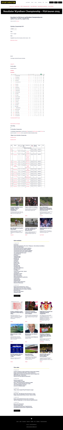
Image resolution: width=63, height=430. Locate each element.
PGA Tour (41, 131)
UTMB (21, 6)
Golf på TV (12, 64)
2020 (11, 161)
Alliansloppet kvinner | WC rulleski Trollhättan (22, 289)
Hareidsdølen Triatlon (18, 273)
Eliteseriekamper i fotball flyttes (20, 375)
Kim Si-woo (27, 156)
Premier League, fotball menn (19, 281)
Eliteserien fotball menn (18, 282)
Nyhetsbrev (38, 421)
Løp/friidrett (28, 2)
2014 (11, 175)
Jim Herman (15, 161)
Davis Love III (15, 173)
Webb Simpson (28, 163)
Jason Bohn (27, 186)
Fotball (32, 2)
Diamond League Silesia (18, 405)
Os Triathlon (16, 270)
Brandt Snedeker (14, 166)
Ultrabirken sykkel (17, 292)
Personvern (28, 421)
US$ (32, 146)
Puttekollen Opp (17, 266)
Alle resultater (50, 6)
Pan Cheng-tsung (27, 166)
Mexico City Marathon (18, 275)
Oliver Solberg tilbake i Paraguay (20, 384)
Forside (17, 421)
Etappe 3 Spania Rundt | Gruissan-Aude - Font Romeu (24, 398)
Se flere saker (16, 410)
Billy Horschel (28, 161)
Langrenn (41, 215)
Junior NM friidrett (33, 6)
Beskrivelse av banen (13, 40)
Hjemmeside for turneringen (15, 123)
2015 (11, 173)
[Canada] (27, 159)
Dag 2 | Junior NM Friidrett (18, 291)
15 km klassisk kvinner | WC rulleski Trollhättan (22, 248)
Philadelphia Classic (17, 274)
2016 (11, 171)
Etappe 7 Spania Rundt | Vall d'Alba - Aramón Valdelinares (24, 372)
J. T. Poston (15, 163)
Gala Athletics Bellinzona (18, 267)
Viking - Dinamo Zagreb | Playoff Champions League (23, 389)
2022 (11, 151)
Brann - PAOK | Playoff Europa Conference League (23, 382)
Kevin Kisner (15, 154)
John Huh (28, 151)
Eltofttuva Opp (17, 263)
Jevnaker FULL (16, 272)
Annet (41, 321)
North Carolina (35, 131)
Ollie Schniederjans (28, 170)
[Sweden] (27, 176)
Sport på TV (12, 6)
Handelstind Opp (17, 280)
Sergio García (15, 180)
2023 (11, 149)
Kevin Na (28, 157)
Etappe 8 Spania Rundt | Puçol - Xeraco (21, 286)
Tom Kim (15, 151)
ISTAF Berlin (16, 255)
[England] (27, 171)
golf (27, 131)
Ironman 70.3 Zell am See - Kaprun (20, 271)
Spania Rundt (17, 6)
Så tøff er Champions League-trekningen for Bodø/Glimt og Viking (26, 371)
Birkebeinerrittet (26, 6)
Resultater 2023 (13, 139)
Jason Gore (27, 173)
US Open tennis (17, 278)
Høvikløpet (16, 260)
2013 (11, 178)
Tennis (46, 2)
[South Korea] (27, 152)
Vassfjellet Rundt (17, 257)
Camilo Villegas (15, 175)
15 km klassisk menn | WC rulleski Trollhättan (22, 249)
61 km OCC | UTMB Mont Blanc (19, 385)
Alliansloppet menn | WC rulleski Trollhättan (22, 287)
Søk (55, 2)
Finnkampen (16, 244)
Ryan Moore (15, 186)
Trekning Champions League (19, 381)
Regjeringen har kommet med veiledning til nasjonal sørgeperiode (26, 373)
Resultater (51, 2)
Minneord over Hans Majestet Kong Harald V (22, 376)
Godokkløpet (16, 259)
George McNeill (28, 182)
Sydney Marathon (17, 279)
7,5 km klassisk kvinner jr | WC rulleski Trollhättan (23, 250)
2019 (11, 163)
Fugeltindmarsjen (17, 256)
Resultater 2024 (13, 137)
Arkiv (35, 421)
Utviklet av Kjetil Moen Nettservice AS (31, 426)
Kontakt (20, 421)
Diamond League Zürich (18, 380)
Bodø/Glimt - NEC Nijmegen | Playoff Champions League (24, 393)
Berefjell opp (16, 258)
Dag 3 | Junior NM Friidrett (19, 247)
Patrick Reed (15, 178)
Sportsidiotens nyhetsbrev (42, 6)
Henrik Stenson (15, 169)
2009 (11, 186)
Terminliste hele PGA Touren (15, 117)
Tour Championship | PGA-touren (20, 252)
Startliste (12, 70)
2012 (11, 180)
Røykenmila (16, 264)
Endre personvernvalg (43, 421)
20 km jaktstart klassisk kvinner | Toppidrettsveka (23, 407)
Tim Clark (27, 180)
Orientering (39, 2)
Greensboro (19, 132)
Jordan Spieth (28, 178)
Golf (43, 2)
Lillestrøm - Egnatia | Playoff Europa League (22, 383)
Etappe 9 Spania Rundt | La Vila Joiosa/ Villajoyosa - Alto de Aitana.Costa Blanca (29, 245)
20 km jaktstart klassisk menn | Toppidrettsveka (23, 406)
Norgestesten (16, 262)
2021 (11, 154)
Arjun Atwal (15, 184)
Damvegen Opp (17, 265)
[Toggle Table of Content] (15, 29)
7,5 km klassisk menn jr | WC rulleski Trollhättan (23, 251)
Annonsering (24, 421)
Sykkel (36, 2)
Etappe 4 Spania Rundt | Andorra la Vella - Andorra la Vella (25, 394)
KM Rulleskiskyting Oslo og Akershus (21, 277)
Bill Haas (28, 175)
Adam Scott (27, 158)
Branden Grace (28, 154)
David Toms (27, 184)
